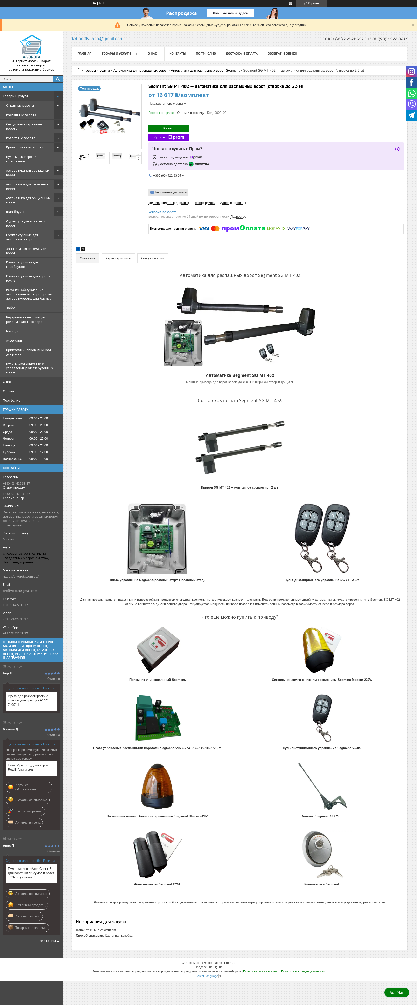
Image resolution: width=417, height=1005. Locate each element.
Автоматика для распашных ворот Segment (205, 70)
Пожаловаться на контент (261, 971)
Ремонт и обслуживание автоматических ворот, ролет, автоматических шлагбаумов (29, 294)
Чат (400, 992)
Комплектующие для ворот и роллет (28, 278)
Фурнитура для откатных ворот (25, 223)
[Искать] (58, 79)
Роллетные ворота (20, 138)
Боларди (12, 331)
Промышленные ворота (24, 147)
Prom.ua (229, 963)
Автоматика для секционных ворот (28, 200)
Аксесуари (14, 340)
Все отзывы (47, 940)
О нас (7, 381)
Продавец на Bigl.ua (208, 967)
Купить (168, 128)
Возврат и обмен (282, 53)
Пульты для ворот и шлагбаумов (21, 159)
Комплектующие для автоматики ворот (22, 237)
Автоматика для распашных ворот (27, 172)
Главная (84, 53)
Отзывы (9, 391)
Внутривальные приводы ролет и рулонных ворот (26, 319)
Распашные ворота (21, 115)
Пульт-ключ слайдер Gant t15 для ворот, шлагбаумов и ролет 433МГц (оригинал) (31, 873)
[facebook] (78, 250)
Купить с (160, 137)
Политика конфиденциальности (303, 971)
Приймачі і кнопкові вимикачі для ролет (29, 352)
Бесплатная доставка (171, 192)
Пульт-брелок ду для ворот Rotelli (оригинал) (28, 767)
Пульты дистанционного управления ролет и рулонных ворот (29, 367)
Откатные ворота (20, 105)
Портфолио (11, 400)
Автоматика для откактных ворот (27, 186)
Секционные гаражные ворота (24, 126)
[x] (83, 250)
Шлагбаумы (15, 211)
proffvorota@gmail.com (20, 590)
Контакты (177, 53)
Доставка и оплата (242, 53)
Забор (11, 308)
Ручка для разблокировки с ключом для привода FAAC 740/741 (28, 700)
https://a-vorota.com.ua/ (21, 576)
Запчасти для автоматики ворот (26, 250)
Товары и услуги (15, 96)
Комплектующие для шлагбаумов (22, 264)
